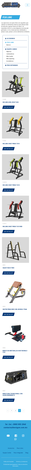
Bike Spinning (10, 58)
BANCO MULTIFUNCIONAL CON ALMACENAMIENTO (12, 394)
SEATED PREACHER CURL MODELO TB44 (15, 309)
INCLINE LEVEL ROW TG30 (10, 102)
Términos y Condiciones (22, 461)
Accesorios (11, 38)
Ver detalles (8, 107)
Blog (26, 453)
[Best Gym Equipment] (11, 5)
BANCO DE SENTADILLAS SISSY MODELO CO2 (15, 351)
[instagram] (23, 435)
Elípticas (8, 51)
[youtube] (8, 435)
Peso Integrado (12, 65)
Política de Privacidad (9, 461)
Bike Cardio (9, 56)
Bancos (8, 45)
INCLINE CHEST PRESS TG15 (11, 185)
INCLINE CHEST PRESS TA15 (11, 143)
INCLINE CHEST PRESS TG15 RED (12, 226)
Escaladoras (9, 61)
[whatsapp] (15, 439)
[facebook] (15, 435)
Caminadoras (10, 54)
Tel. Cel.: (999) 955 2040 (15, 424)
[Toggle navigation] (27, 5)
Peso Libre (10, 42)
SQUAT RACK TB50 (8, 268)
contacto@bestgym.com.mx (15, 427)
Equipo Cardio (12, 49)
